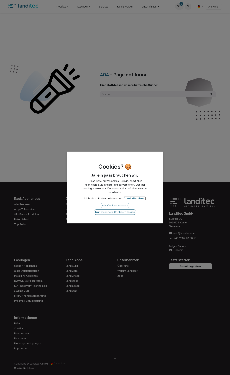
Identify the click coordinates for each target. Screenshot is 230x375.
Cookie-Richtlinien (134, 198)
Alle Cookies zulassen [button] (115, 205)
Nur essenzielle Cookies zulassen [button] (115, 212)
